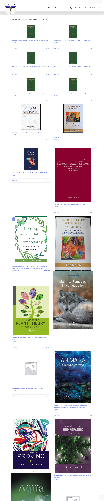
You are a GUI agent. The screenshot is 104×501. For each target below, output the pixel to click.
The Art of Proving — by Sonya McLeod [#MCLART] (25, 471)
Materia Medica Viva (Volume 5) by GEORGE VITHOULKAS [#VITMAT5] (30, 66)
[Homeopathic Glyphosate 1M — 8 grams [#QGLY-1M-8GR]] (31, 368)
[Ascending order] (26, 19)
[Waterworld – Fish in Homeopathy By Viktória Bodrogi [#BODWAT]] (31, 159)
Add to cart (15, 48)
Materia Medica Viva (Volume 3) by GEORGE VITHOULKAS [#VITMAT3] (30, 40)
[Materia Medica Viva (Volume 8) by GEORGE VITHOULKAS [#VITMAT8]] (73, 84)
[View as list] (46, 19)
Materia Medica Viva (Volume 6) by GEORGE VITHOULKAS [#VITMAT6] (72, 66)
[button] (99, 7)
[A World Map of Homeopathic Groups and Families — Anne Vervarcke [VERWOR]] (73, 446)
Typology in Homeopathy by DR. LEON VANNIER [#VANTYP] (28, 132)
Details (48, 48)
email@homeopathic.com (21, 1)
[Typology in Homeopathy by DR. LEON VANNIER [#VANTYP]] (31, 117)
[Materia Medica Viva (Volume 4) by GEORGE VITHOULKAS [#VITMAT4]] (73, 31)
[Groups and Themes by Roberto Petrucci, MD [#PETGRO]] (73, 175)
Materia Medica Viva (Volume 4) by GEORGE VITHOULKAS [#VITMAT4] (72, 40)
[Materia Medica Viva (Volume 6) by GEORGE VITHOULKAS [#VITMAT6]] (73, 58)
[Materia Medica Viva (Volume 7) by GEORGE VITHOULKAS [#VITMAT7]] (31, 84)
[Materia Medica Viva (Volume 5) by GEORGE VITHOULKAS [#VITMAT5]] (31, 58)
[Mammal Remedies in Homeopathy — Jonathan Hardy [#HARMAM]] (73, 300)
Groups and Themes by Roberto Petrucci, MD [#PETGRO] (69, 204)
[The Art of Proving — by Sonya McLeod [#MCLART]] (31, 444)
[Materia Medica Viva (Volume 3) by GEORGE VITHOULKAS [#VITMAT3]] (31, 31)
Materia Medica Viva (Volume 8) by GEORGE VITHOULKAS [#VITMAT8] (72, 93)
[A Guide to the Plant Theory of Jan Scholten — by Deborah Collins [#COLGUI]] (31, 310)
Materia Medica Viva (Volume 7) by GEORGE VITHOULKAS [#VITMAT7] (30, 93)
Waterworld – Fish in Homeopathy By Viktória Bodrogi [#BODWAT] (29, 172)
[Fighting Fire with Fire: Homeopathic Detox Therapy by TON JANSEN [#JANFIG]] (73, 118)
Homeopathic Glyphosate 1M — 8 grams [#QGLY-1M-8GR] (27, 388)
